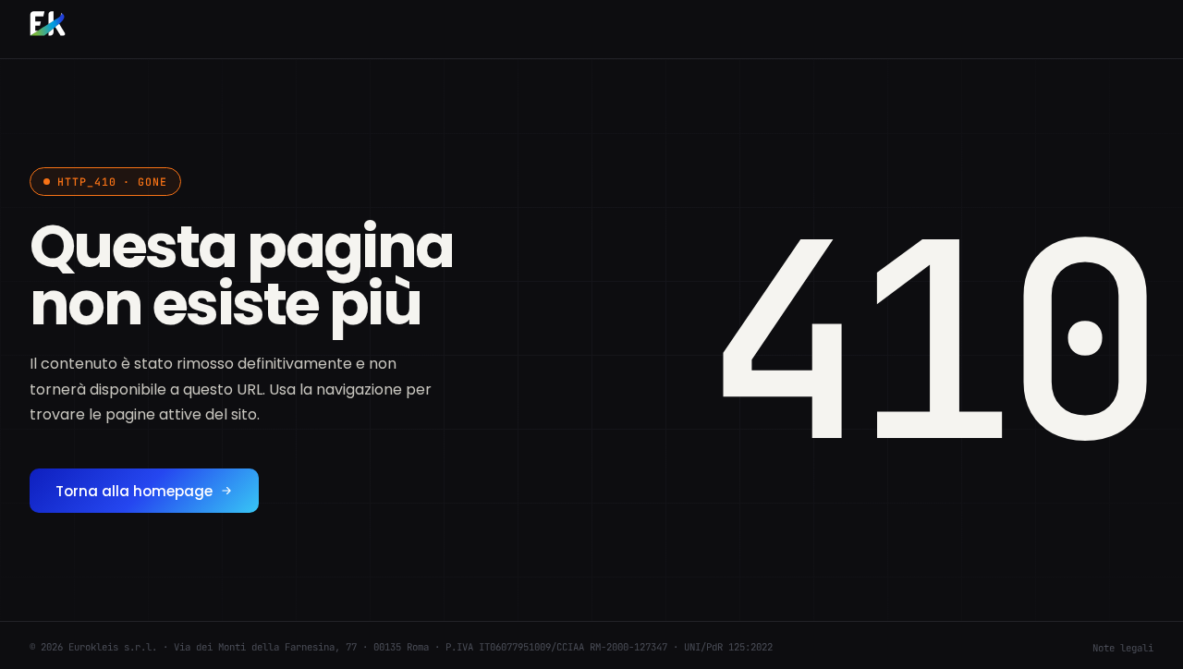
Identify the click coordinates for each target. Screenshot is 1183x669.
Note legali (1122, 647)
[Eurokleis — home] (48, 26)
